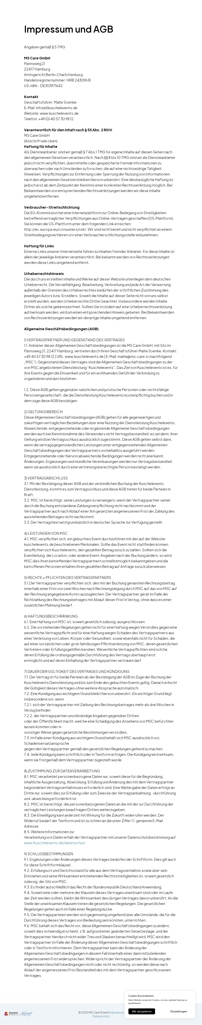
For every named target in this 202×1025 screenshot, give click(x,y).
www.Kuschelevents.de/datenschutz (54, 842)
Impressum (116, 1012)
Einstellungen (178, 1011)
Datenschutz (101, 1016)
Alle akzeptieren (142, 1011)
